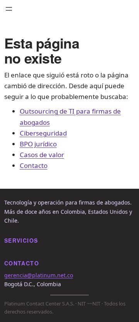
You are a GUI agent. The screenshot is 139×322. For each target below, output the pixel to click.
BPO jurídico (38, 143)
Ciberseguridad (43, 133)
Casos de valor (42, 154)
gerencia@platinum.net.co (38, 275)
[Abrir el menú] (9, 8)
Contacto (33, 165)
